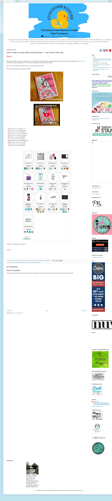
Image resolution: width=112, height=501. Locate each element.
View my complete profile (97, 406)
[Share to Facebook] (60, 260)
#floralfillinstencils (19, 262)
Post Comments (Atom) (18, 313)
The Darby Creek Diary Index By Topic (101, 67)
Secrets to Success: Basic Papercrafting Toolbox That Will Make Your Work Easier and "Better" (102, 60)
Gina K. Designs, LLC (96, 193)
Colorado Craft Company (97, 257)
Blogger (81, 490)
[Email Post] (53, 260)
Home (47, 310)
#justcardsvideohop (27, 262)
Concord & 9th (81, 61)
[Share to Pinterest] (61, 260)
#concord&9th (13, 262)
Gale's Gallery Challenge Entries (100, 63)
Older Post (84, 310)
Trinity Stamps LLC (96, 188)
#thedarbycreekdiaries (36, 262)
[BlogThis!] (57, 260)
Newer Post (9, 310)
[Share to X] (58, 260)
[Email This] (55, 260)
